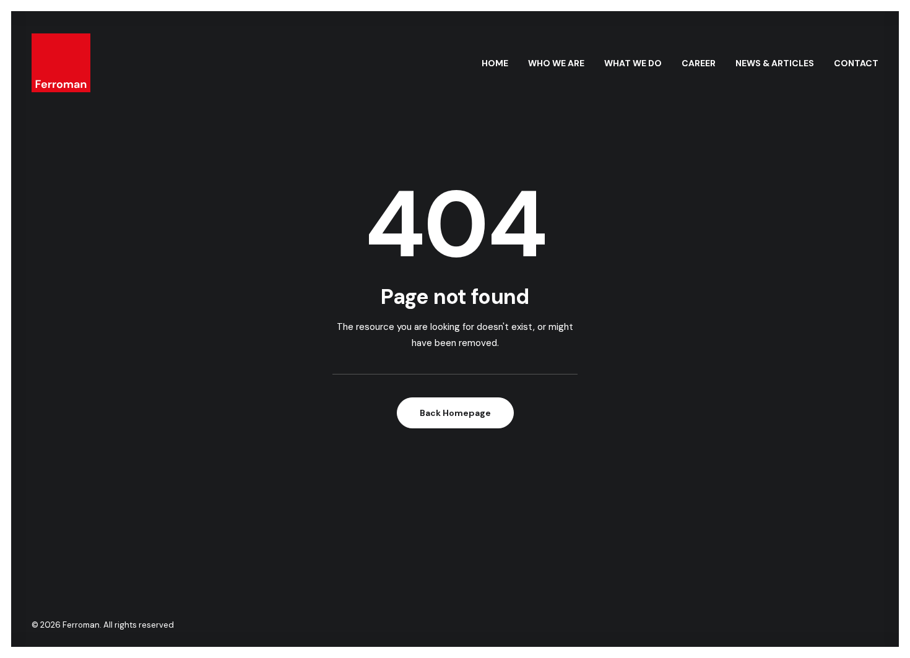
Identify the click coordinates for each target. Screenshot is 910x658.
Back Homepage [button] (455, 412)
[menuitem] (499, 63)
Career (699, 63)
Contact (856, 63)
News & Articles (774, 63)
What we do (633, 63)
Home (495, 63)
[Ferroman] (61, 62)
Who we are (556, 63)
